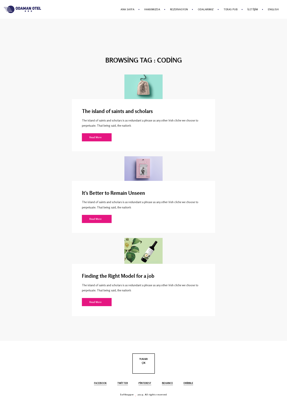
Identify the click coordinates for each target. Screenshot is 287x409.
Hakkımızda (152, 9)
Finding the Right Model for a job (118, 276)
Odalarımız (206, 9)
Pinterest (145, 383)
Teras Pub (231, 9)
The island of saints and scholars (117, 111)
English (273, 9)
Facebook (100, 383)
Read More (95, 137)
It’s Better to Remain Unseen (113, 193)
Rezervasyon (179, 9)
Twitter (122, 383)
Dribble (188, 383)
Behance (167, 383)
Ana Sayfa (127, 9)
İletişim (252, 9)
